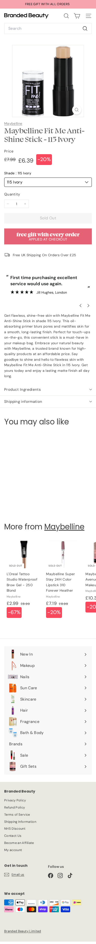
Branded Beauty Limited (22, 931)
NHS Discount (14, 828)
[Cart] (77, 16)
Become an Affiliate (19, 843)
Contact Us (13, 836)
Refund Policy (14, 807)
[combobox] (48, 28)
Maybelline (13, 123)
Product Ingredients (22, 389)
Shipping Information (20, 822)
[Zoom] (76, 109)
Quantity (12, 194)
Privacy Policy (15, 800)
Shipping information (23, 401)
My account (13, 850)
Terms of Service (17, 814)
